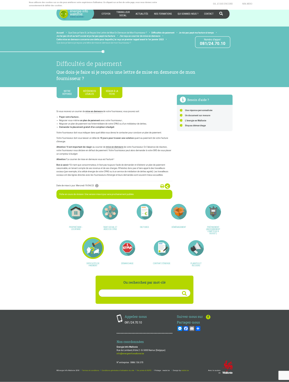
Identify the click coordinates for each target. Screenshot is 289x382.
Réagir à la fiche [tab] (112, 92)
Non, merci (247, 4)
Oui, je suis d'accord (223, 4)
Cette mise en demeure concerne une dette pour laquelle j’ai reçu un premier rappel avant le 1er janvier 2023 (110, 39)
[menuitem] (105, 14)
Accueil (60, 32)
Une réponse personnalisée (198, 110)
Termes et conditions (90, 370)
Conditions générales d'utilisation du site (118, 370)
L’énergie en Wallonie (195, 120)
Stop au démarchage (195, 125)
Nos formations (163, 13)
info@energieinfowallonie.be (130, 353)
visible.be (185, 370)
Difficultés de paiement (162, 32)
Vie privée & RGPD (144, 370)
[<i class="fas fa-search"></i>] (184, 293)
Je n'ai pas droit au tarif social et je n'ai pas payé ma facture (85, 36)
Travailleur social (123, 14)
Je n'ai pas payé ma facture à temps (196, 32)
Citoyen (106, 13)
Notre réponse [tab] (67, 92)
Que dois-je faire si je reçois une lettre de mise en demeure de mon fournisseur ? (93, 43)
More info (75, 6)
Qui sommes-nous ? (188, 13)
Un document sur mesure (197, 115)
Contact (209, 13)
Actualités (142, 13)
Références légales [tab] (89, 92)
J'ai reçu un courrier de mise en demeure (140, 36)
